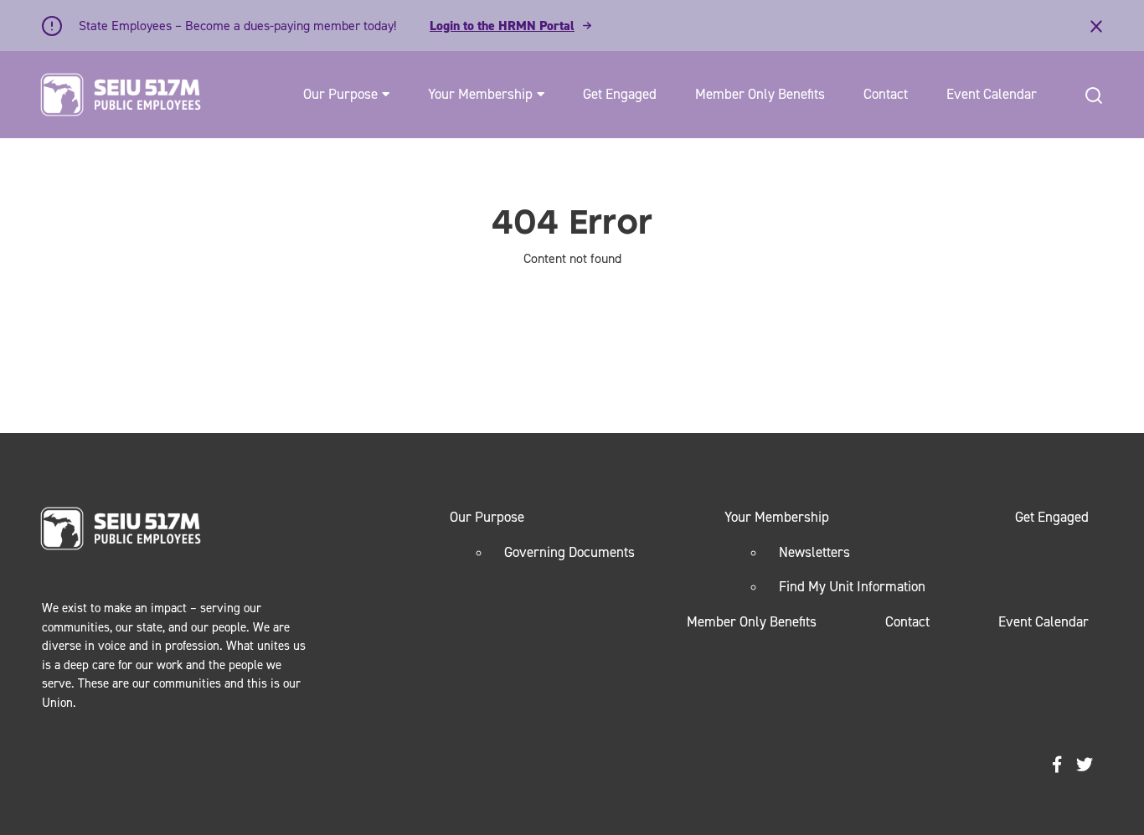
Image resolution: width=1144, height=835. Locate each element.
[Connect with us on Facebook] (1056, 765)
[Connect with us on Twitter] (1084, 765)
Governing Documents (569, 552)
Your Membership (480, 94)
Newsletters (814, 552)
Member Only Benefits (760, 94)
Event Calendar (991, 94)
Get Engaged (620, 94)
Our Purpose (340, 94)
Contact (885, 94)
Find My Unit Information (852, 586)
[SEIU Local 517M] (120, 94)
